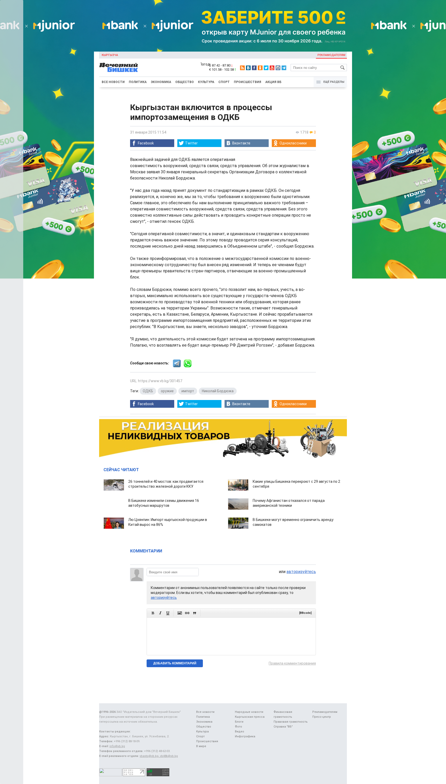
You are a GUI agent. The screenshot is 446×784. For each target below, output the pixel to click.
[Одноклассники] (260, 68)
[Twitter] (266, 68)
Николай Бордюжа (218, 391)
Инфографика (245, 736)
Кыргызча (110, 55)
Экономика (161, 82)
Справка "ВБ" (283, 726)
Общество (184, 82)
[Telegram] (284, 68)
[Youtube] (272, 68)
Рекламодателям (331, 55)
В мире (201, 746)
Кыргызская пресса (250, 716)
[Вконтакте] (248, 68)
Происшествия (247, 82)
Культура (206, 82)
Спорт (224, 82)
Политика (138, 82)
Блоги (239, 721)
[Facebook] (254, 68)
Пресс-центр (321, 716)
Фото (238, 726)
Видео (239, 731)
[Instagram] (278, 68)
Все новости (113, 82)
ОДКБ (148, 391)
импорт (187, 391)
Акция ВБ (273, 82)
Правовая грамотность (291, 721)
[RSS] (242, 68)
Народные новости (249, 712)
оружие (167, 391)
